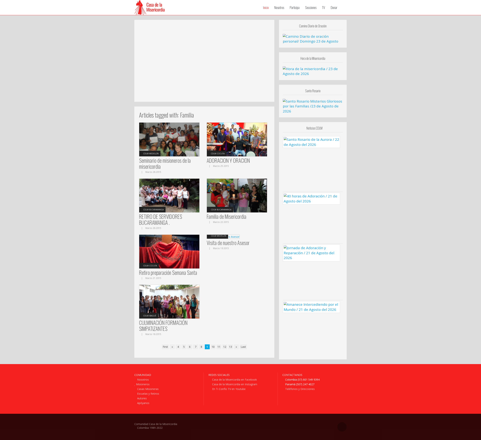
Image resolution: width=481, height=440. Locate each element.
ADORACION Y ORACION (228, 160)
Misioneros (142, 384)
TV (323, 7)
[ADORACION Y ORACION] (237, 139)
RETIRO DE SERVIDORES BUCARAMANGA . (160, 219)
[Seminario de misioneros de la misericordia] (169, 139)
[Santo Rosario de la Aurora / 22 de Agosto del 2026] (311, 141)
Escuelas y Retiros (147, 393)
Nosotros (279, 7)
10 (213, 347)
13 (230, 347)
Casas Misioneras (147, 389)
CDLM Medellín (151, 153)
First (165, 347)
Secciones (310, 7)
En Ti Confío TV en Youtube (228, 389)
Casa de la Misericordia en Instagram (234, 384)
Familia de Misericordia (226, 216)
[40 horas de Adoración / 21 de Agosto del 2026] (311, 198)
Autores (141, 398)
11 (218, 347)
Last (243, 347)
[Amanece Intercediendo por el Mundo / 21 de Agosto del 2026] (311, 306)
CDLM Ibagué (149, 315)
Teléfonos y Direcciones (299, 389)
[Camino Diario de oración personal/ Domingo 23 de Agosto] (313, 38)
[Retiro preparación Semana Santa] (169, 251)
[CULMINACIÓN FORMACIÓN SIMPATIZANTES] (169, 301)
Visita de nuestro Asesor (228, 243)
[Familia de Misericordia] (237, 195)
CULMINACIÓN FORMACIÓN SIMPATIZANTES (163, 325)
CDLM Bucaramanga (153, 209)
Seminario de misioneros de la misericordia (165, 163)
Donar (334, 7)
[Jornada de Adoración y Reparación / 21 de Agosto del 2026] (311, 252)
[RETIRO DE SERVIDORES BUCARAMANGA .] (169, 195)
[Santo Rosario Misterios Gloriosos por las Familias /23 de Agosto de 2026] (313, 105)
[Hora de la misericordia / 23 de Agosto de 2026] (313, 70)
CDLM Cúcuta (218, 153)
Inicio (266, 7)
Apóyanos (142, 403)
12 (224, 347)
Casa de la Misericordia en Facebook (234, 379)
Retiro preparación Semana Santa (168, 272)
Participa (294, 7)
